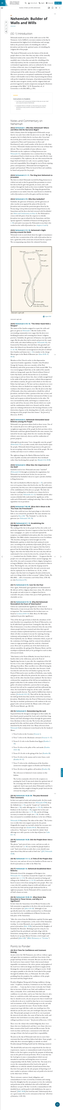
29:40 (48, 460)
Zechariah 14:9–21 (23, 694)
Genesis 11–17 (46, 738)
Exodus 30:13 (31, 828)
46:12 (12, 357)
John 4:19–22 (29, 909)
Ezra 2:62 (22, 516)
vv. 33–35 (39, 807)
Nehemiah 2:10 (21, 199)
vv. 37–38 (32, 812)
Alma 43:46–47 (43, 354)
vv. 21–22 (13, 350)
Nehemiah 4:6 (42, 342)
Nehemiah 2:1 (15, 154)
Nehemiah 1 (20, 128)
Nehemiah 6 (20, 465)
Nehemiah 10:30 (41, 803)
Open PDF (48, 316)
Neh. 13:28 (27, 926)
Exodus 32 (45, 769)
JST (43, 851)
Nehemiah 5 (20, 419)
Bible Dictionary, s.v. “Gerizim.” (38, 938)
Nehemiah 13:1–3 (16, 876)
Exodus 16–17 (18, 759)
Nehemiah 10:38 (15, 821)
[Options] (59, 8)
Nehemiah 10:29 (22, 839)
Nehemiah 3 (27, 331)
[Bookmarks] (52, 8)
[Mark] (6, 25)
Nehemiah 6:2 (15, 472)
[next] (60, 556)
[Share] (6, 31)
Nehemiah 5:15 (16, 444)
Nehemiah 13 (21, 868)
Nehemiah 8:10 (22, 585)
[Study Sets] (49, 8)
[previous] (2, 556)
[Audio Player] (57, 1104)
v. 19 (11, 223)
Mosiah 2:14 (42, 460)
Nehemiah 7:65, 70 (26, 518)
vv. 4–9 (21, 878)
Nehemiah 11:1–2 (29, 495)
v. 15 (40, 483)
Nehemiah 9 (21, 711)
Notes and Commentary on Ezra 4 (25, 214)
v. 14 (31, 352)
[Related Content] (56, 8)
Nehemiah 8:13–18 (23, 602)
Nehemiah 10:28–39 (24, 795)
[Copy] (6, 29)
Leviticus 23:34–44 (23, 614)
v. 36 (29, 810)
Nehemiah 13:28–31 (24, 897)
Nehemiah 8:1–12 (23, 523)
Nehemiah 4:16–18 (22, 324)
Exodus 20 (46, 753)
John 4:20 (22, 938)
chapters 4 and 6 (41, 225)
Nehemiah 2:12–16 (22, 230)
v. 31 (23, 805)
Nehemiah (13, 26)
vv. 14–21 (32, 880)
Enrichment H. (21, 580)
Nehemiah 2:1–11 (22, 175)
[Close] (6, 22)
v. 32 (19, 807)
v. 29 (25, 847)
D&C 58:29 (21, 1091)
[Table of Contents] (2, 7)
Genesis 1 (37, 734)
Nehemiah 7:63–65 (22, 506)
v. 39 (36, 814)
